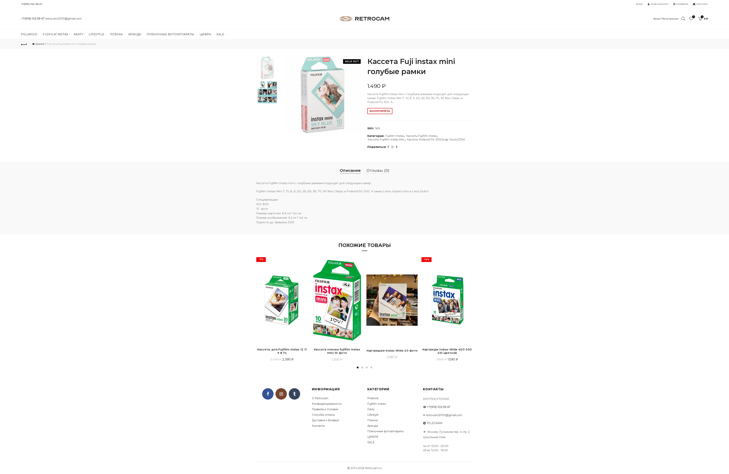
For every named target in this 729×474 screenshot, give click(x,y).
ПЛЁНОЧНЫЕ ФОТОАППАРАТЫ (170, 34)
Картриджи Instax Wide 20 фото (392, 350)
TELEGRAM (435, 423)
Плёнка (116, 34)
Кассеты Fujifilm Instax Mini (386, 139)
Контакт (702, 4)
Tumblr (294, 394)
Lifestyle (96, 34)
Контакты (318, 425)
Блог (639, 4)
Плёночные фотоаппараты (385, 431)
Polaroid (29, 34)
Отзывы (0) (377, 170)
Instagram (281, 394)
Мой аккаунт (660, 4)
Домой (40, 43)
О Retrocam (320, 398)
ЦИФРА (205, 34)
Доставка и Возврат (325, 420)
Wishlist (693, 17)
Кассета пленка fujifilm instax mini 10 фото (337, 351)
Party (78, 34)
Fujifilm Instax (55, 34)
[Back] (24, 44)
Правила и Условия (325, 409)
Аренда (134, 34)
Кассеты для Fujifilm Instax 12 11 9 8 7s (282, 351)
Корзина (682, 4)
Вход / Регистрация (666, 18)
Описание (350, 170)
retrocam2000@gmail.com (63, 18)
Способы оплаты (323, 414)
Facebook (268, 394)
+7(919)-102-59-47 (31, 4)
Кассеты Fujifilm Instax (421, 136)
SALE (220, 34)
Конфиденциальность (327, 403)
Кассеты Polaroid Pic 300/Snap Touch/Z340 (436, 139)
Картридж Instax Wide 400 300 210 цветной (447, 351)
